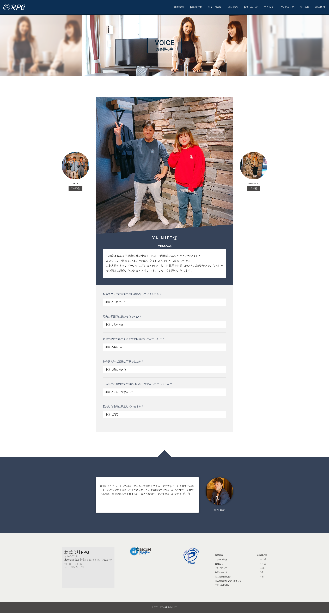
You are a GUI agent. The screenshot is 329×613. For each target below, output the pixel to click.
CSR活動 (304, 7)
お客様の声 (196, 7)
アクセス (269, 7)
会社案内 (233, 7)
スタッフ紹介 (215, 7)
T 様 (262, 576)
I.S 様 (262, 568)
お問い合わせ (251, 7)
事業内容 (179, 7)
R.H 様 (263, 564)
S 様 (262, 572)
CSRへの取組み (222, 585)
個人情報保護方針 (223, 576)
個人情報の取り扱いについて (228, 581)
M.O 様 (263, 559)
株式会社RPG (76, 552)
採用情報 (320, 7)
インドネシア (287, 7)
